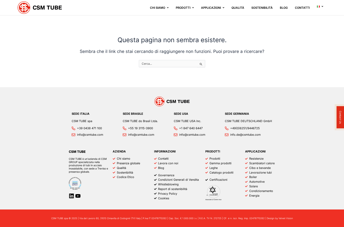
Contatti (302, 7)
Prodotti (183, 7)
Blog (284, 7)
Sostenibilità (262, 7)
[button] (159, 8)
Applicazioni (211, 7)
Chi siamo (157, 7)
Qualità (237, 7)
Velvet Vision (286, 218)
